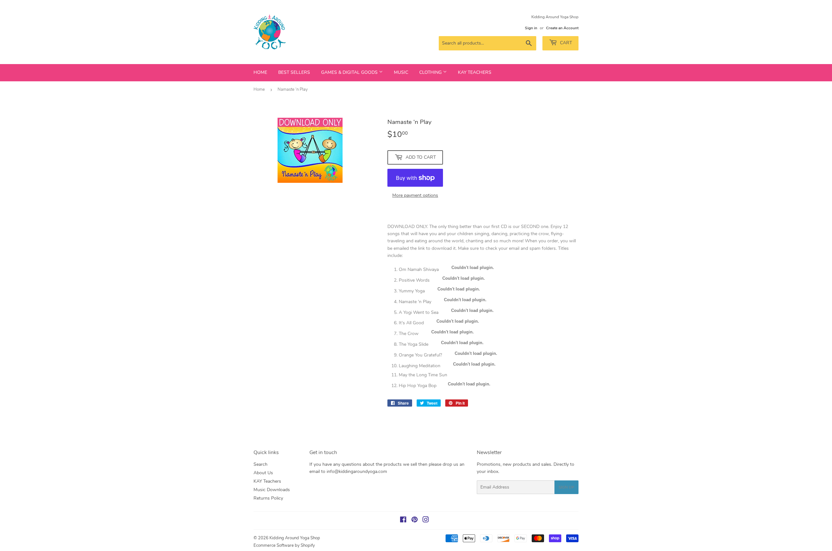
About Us (263, 473)
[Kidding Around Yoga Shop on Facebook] (403, 520)
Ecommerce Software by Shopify (284, 545)
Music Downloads (272, 490)
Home (260, 72)
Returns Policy (268, 498)
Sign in (531, 28)
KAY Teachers (474, 72)
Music (401, 72)
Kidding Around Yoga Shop (294, 538)
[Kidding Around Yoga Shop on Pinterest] (414, 520)
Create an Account (562, 28)
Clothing (431, 72)
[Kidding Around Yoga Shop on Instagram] (425, 520)
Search (260, 464)
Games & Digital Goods (350, 72)
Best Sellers (294, 72)
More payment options (415, 195)
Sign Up (566, 487)
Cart (565, 43)
